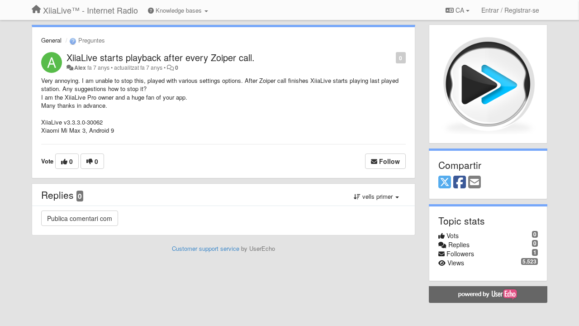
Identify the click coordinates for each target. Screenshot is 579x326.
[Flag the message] (391, 57)
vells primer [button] (377, 196)
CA (460, 9)
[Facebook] (459, 182)
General (51, 40)
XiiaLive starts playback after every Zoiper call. (160, 57)
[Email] (474, 182)
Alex (80, 67)
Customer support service (205, 248)
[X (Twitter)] (444, 182)
